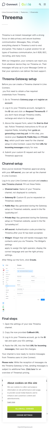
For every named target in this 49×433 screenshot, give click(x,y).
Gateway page (26, 99)
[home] (16, 4)
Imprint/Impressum (25, 427)
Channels (34, 12)
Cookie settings (24, 415)
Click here (30, 369)
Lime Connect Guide (10, 12)
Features (24, 12)
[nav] (44, 4)
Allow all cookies (24, 409)
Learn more (11, 402)
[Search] (40, 4)
